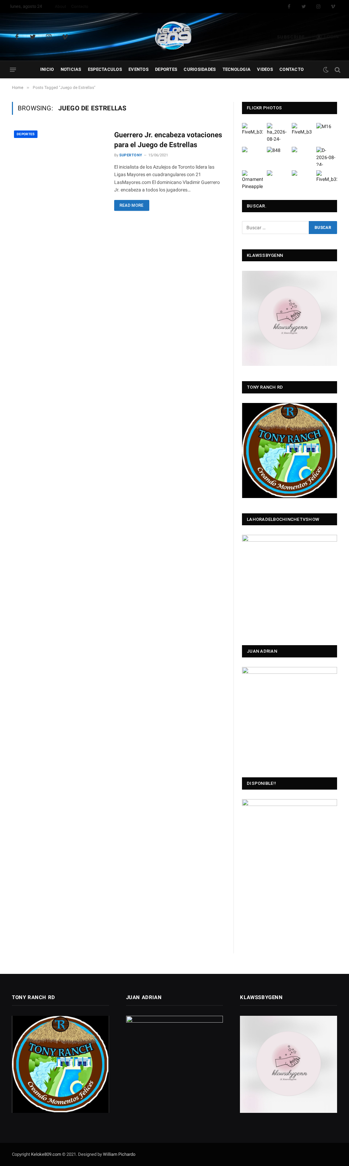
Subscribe (291, 37)
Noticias (71, 69)
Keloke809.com (46, 1154)
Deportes (166, 69)
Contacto (79, 6)
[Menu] (13, 69)
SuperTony (130, 155)
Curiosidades (200, 69)
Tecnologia (237, 69)
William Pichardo (119, 1154)
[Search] (336, 69)
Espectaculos (105, 69)
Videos (265, 69)
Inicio (47, 69)
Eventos (138, 69)
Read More (132, 205)
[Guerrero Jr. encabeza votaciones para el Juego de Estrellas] (59, 158)
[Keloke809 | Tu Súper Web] (174, 37)
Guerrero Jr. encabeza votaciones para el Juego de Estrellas (168, 140)
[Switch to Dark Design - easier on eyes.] (325, 70)
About (60, 6)
